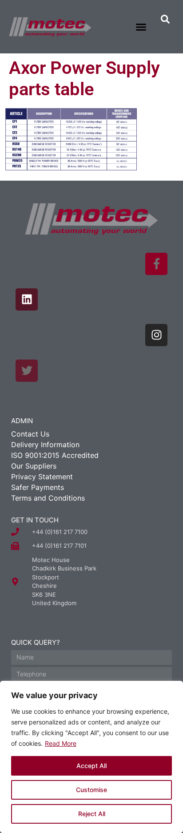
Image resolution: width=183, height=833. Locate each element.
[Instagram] (156, 335)
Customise (91, 789)
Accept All (91, 765)
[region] (91, 757)
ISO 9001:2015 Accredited (55, 455)
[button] (141, 26)
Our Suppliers (33, 465)
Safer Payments (37, 487)
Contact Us (30, 433)
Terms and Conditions (48, 497)
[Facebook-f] (156, 264)
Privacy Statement (42, 476)
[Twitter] (27, 371)
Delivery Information (45, 444)
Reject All (91, 813)
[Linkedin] (27, 299)
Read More (60, 743)
